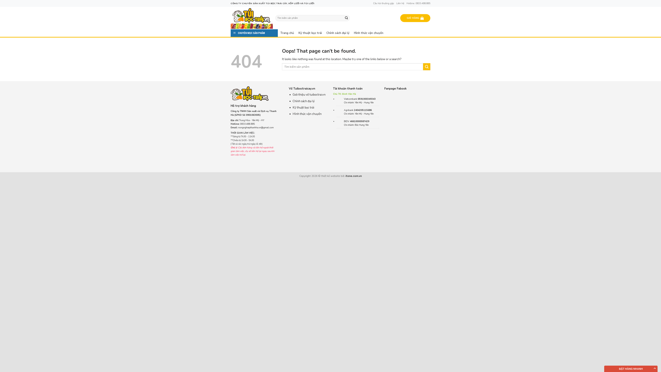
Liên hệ (400, 3)
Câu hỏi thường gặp (383, 3)
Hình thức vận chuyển (368, 33)
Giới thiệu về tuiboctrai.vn (309, 95)
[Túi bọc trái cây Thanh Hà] (251, 15)
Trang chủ (287, 33)
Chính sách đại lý (337, 33)
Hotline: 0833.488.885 (418, 3)
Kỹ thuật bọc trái (310, 33)
